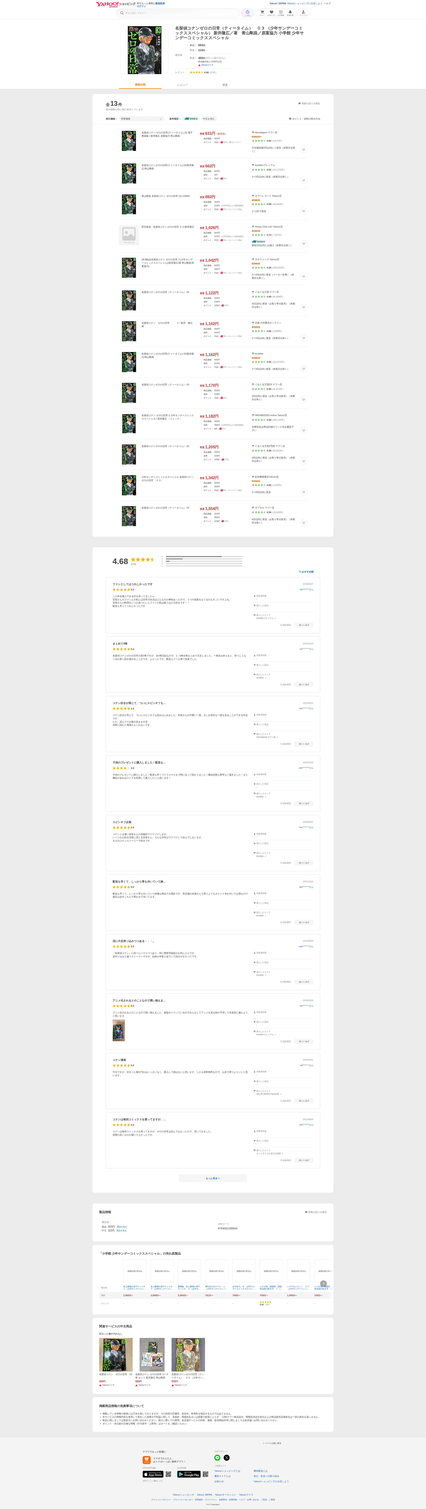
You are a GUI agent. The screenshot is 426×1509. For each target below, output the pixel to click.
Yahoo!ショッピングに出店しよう (304, 3)
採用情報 (233, 1500)
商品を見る (122, 1227)
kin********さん (306, 1006)
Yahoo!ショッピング (183, 1494)
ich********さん (306, 649)
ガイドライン (211, 1500)
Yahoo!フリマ (246, 1494)
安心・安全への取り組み (266, 1476)
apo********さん (306, 887)
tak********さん (306, 589)
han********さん (306, 827)
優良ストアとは (222, 1476)
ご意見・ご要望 (268, 1500)
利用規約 (199, 1500)
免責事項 (223, 1500)
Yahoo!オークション (225, 1494)
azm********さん (306, 768)
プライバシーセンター (183, 1500)
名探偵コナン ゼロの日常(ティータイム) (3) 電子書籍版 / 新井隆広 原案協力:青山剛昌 (167, 134)
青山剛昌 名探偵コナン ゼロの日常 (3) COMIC (166, 196)
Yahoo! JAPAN (278, 3)
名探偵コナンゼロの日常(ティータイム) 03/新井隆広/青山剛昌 (168, 167)
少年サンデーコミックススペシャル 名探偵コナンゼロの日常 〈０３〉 (168, 479)
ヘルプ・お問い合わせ (249, 1500)
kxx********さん (306, 1125)
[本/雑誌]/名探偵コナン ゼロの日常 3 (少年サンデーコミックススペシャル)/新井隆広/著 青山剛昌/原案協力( (168, 262)
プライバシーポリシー (161, 1500)
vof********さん (306, 1065)
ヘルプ (327, 3)
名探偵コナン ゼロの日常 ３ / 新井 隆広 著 (168, 325)
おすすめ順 (308, 571)
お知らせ (219, 1481)
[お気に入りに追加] (303, 149)
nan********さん (306, 708)
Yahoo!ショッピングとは (227, 1471)
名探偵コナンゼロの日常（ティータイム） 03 (165, 292)
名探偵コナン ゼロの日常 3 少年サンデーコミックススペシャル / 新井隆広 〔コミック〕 (168, 417)
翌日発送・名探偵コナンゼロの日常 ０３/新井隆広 (168, 226)
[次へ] (323, 1283)
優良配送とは (261, 1471)
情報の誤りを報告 (317, 1212)
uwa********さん (306, 946)
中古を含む (209, 118)
